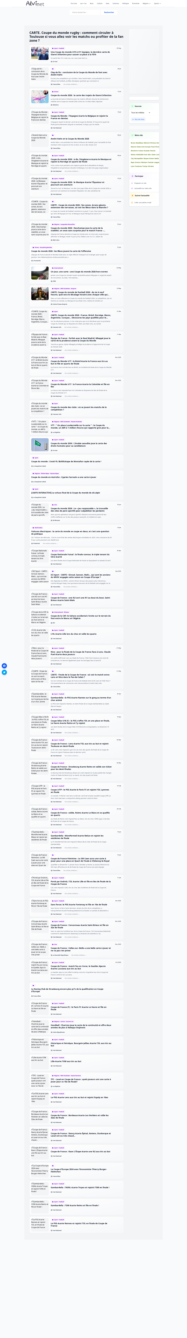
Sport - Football (59, 48)
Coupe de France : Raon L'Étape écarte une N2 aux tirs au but (80, 1151)
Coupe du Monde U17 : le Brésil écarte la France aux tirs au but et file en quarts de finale (79, 362)
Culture (99, 3)
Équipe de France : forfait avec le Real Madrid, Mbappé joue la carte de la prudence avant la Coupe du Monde (80, 339)
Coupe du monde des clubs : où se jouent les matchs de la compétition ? (79, 408)
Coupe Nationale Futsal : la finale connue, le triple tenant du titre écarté (80, 555)
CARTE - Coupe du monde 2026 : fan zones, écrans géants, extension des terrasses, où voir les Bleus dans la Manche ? (79, 206)
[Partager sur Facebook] (4, 665)
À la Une (74, 3)
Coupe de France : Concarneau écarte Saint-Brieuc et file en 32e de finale (80, 926)
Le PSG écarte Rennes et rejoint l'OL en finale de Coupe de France (79, 1224)
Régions (146, 3)
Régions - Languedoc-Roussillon (64, 224)
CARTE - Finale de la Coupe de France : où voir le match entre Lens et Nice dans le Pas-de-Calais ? (80, 675)
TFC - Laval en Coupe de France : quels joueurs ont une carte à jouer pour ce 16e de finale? (81, 1080)
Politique (125, 3)
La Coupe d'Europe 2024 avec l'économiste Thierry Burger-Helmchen (79, 1170)
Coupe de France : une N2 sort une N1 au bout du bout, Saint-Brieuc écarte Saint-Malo (80, 598)
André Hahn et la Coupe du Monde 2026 (70, 138)
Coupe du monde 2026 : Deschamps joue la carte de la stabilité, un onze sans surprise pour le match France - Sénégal (77, 230)
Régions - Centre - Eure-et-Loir (63, 1021)
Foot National (57, 128)
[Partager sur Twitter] (4, 672)
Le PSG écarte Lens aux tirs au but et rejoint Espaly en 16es (79, 1097)
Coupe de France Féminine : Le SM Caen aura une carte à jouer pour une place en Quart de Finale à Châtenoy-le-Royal (80, 859)
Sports (156, 3)
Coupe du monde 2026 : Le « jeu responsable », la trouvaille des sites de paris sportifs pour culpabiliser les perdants (79, 509)
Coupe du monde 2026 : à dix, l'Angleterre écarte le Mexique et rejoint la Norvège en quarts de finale (81, 160)
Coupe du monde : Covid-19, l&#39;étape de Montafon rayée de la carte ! (66, 461)
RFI (54, 623)
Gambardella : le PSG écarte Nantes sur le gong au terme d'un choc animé (81, 698)
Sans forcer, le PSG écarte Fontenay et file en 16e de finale (79, 904)
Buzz (92, 3)
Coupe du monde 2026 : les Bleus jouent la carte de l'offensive (61, 251)
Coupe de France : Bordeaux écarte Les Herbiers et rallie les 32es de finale (80, 1116)
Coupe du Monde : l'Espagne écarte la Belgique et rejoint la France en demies (79, 117)
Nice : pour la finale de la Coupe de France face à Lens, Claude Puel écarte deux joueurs (81, 653)
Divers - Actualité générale (43, 247)
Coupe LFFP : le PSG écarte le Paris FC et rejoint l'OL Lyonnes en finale (80, 790)
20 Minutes (56, 520)
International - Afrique (61, 612)
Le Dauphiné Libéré (39, 466)
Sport (56, 311)
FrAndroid (36, 543)
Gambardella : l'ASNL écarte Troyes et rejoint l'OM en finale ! (80, 1187)
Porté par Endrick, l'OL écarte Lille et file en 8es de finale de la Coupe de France (81, 882)
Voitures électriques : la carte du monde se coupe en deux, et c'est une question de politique (70, 532)
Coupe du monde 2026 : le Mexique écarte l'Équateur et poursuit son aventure (77, 183)
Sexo (107, 3)
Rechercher (109, 12)
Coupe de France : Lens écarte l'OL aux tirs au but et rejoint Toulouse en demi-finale (80, 744)
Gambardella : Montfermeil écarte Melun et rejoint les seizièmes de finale (77, 836)
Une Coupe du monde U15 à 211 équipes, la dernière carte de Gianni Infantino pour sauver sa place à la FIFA (80, 53)
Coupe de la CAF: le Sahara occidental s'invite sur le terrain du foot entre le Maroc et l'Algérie (81, 617)
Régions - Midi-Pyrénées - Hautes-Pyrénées (68, 422)
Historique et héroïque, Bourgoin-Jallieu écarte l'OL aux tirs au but (81, 1044)
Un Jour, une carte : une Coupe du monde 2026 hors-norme (79, 271)
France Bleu (56, 84)
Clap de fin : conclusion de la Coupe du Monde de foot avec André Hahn (79, 73)
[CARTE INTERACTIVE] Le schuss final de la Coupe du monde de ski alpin (65, 492)
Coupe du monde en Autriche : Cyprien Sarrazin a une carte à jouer (63, 477)
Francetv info (57, 327)
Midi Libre (56, 240)
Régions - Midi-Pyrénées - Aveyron (65, 288)
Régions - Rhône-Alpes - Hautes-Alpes (47, 473)
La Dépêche (56, 432)
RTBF (54, 281)
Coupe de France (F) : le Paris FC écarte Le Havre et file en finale (78, 1008)
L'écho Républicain (59, 1032)
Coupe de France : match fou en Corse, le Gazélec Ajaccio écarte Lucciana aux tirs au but (78, 967)
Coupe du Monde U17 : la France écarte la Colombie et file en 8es (80, 385)
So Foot (55, 61)
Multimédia (38, 528)
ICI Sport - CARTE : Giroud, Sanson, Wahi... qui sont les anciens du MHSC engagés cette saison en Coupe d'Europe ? (80, 576)
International (58, 268)
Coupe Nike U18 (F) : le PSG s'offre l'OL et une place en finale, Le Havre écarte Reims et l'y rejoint (80, 721)
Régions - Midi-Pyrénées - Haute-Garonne (67, 1076)
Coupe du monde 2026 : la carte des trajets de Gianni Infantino (81, 95)
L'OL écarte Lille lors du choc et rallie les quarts (73, 634)
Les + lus (83, 3)
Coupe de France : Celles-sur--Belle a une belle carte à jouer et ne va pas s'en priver (81, 949)
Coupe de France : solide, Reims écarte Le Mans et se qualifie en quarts (80, 814)
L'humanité (37, 261)
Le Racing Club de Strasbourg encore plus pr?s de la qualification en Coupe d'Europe (67, 990)
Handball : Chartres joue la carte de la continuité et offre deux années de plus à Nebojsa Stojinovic (81, 1026)
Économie (135, 3)
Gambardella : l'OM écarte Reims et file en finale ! (75, 1205)
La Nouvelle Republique (60, 955)
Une (55, 505)
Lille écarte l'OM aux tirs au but (66, 1061)
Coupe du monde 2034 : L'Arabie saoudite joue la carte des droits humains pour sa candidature (79, 444)
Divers (56, 92)
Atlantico (56, 105)
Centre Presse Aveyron (60, 304)
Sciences (116, 3)
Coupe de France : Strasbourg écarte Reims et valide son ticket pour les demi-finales (81, 767)
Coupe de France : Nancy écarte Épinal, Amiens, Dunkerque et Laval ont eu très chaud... (81, 1134)
